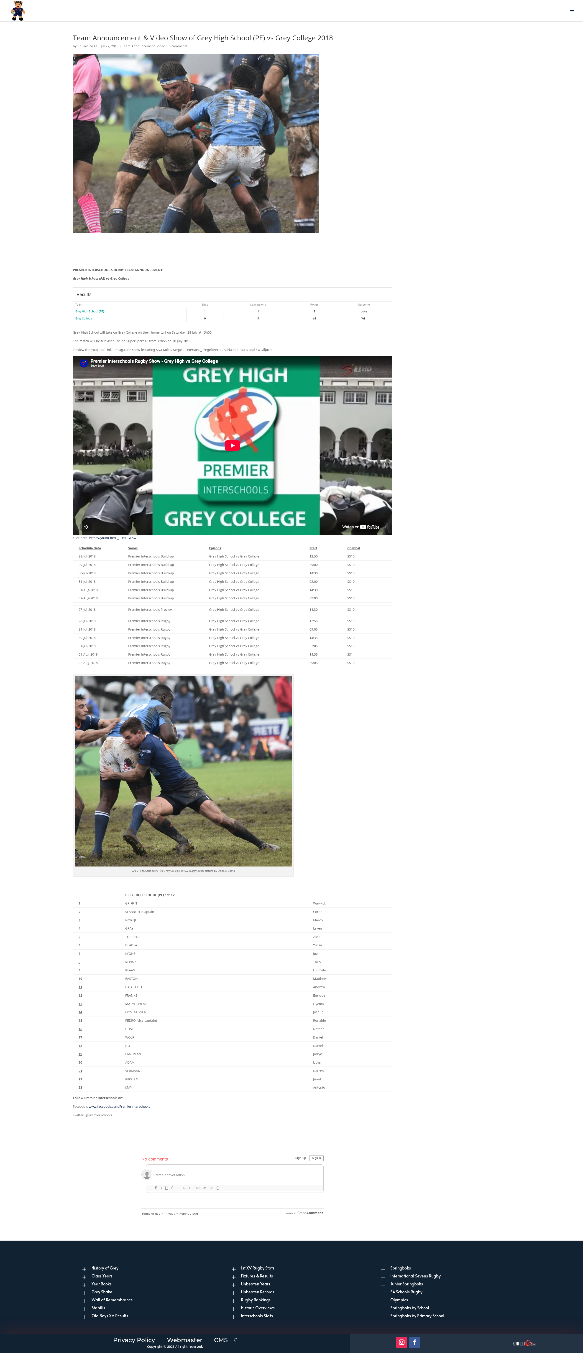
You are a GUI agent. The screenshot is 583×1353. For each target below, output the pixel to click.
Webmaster (184, 1339)
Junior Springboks (406, 1284)
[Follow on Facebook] (414, 1342)
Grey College (83, 318)
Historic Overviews (258, 1307)
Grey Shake (102, 1292)
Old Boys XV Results (110, 1315)
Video (161, 46)
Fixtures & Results (257, 1276)
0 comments (178, 46)
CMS (221, 1339)
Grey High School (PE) (89, 311)
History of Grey (105, 1268)
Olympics (399, 1299)
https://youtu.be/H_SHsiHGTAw (112, 538)
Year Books (102, 1284)
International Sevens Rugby (415, 1276)
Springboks (400, 1268)
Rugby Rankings (256, 1299)
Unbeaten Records (257, 1292)
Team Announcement (138, 46)
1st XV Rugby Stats (257, 1268)
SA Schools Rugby (406, 1292)
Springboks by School (409, 1307)
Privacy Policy (134, 1339)
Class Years (102, 1276)
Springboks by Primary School (417, 1315)
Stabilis (98, 1307)
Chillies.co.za (87, 46)
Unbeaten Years (255, 1284)
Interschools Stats (257, 1315)
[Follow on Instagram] (401, 1342)
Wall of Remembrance (112, 1299)
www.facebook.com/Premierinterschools (119, 1106)
